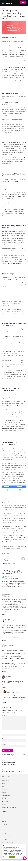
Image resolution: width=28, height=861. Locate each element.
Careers (3, 827)
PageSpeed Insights (16, 144)
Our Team (4, 818)
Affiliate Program (5, 821)
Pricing (3, 783)
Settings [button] (5, 856)
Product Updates (5, 780)
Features (4, 786)
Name (4, 733)
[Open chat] (25, 858)
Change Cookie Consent (7, 842)
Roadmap (4, 804)
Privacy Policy (5, 833)
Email (3, 738)
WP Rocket (20, 467)
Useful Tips (4, 8)
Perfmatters (5, 469)
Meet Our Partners (6, 824)
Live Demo (4, 798)
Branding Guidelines (6, 830)
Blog (3, 815)
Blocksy (10, 213)
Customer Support (6, 795)
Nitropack (13, 469)
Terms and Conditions (7, 836)
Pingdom (4, 126)
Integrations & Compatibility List (9, 807)
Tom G (7, 676)
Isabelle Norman (9, 576)
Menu (23, 2)
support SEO (19, 235)
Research (4, 283)
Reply (3, 589)
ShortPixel (20, 311)
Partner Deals (5, 801)
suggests (7, 248)
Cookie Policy (5, 839)
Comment (5, 715)
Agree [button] (12, 856)
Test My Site (9, 152)
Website (4, 744)
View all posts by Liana (9, 563)
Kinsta (19, 374)
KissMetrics (18, 67)
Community (4, 792)
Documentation (5, 789)
